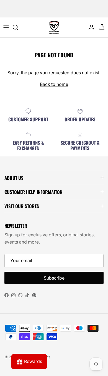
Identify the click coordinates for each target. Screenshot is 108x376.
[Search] (18, 27)
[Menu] (6, 27)
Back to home (54, 84)
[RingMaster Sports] (54, 27)
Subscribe (54, 278)
